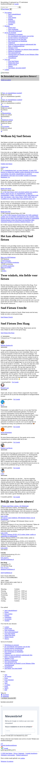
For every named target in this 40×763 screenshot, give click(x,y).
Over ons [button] (7, 59)
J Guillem (7, 685)
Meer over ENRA (6, 267)
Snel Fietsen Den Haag (7, 333)
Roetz (6, 686)
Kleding (10, 19)
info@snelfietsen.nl (6, 572)
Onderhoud (11, 42)
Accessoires (11, 22)
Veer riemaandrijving (14, 53)
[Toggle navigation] (10, 9)
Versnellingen (12, 58)
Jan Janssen (7, 676)
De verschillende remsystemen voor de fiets (21, 36)
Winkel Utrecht (12, 64)
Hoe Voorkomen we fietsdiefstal (17, 41)
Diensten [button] (7, 26)
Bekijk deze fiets (6, 211)
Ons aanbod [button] (8, 12)
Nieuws (10, 66)
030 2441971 (5, 558)
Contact (6, 69)
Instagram (6, 696)
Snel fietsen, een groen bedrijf (17, 68)
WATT (6, 688)
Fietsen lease (12, 27)
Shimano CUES (13, 48)
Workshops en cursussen (15, 34)
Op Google (15, 382)
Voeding (10, 24)
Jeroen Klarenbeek (6, 432)
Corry (2, 473)
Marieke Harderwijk (7, 345)
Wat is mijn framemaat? (15, 31)
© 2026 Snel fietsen (6, 753)
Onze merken (12, 17)
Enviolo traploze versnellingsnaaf (18, 37)
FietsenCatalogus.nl (22, 755)
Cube (6, 681)
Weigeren (3, 761)
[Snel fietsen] (5, 9)
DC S (2, 405)
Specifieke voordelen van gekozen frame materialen (23, 49)
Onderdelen (11, 21)
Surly (6, 683)
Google (16, 4)
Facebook (6, 694)
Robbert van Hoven (6, 448)
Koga (6, 678)
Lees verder (4, 516)
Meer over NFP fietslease (8, 257)
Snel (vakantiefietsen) (14, 14)
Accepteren (10, 761)
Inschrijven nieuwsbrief (7, 698)
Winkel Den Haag (13, 63)
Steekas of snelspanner (14, 51)
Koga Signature (9, 680)
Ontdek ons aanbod (6, 80)
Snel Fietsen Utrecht (7, 317)
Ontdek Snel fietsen (6, 164)
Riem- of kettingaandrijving (16, 46)
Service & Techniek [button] (10, 32)
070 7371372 (5, 567)
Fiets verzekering (13, 29)
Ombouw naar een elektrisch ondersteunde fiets (22, 44)
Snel (5, 675)
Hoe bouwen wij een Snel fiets (17, 39)
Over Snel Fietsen (13, 61)
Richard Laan (5, 388)
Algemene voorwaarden (8, 755)
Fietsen (10, 16)
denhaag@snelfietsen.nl (8, 569)
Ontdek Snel (4, 167)
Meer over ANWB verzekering (10, 262)
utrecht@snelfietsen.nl (7, 559)
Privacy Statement (19, 753)
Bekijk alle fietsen (6, 188)
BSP (5, 690)
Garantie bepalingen (31, 753)
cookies (22, 758)
